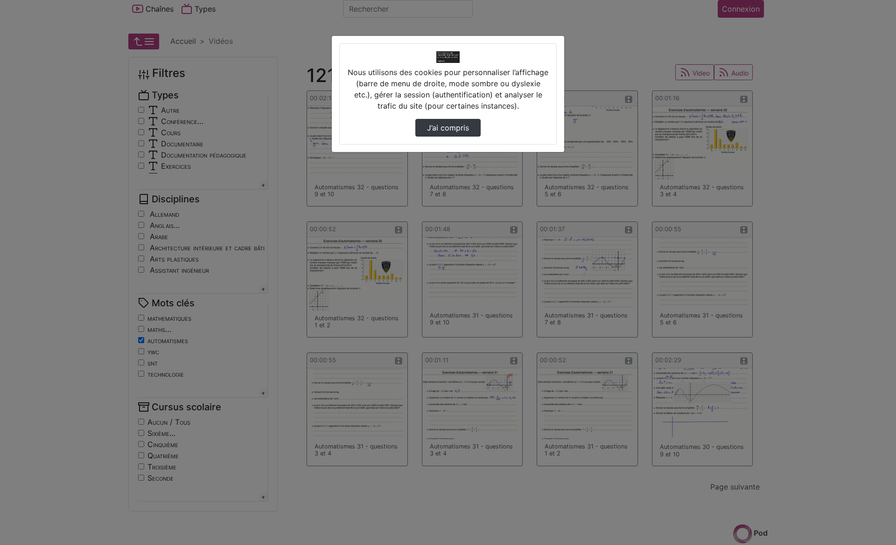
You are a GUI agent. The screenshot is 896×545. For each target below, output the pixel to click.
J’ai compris (448, 127)
